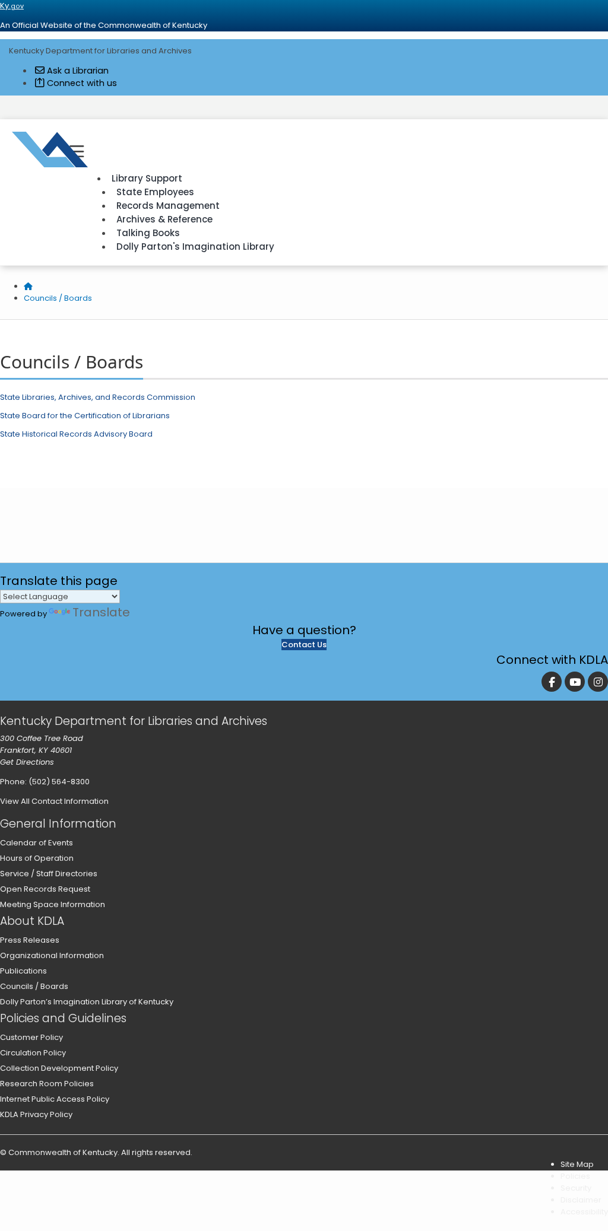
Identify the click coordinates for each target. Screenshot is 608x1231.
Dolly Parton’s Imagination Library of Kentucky (86, 1001)
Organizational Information (52, 955)
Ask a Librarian (77, 71)
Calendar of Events (36, 842)
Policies (575, 1176)
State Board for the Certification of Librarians (85, 415)
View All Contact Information (54, 801)
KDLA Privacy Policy (36, 1114)
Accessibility (584, 1211)
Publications (23, 970)
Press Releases (29, 940)
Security (575, 1188)
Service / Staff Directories (48, 873)
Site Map (577, 1164)
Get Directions (27, 762)
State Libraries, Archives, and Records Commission (97, 397)
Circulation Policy (33, 1052)
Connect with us (81, 83)
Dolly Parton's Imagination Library (195, 246)
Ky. (12, 5)
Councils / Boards (58, 298)
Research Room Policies (47, 1083)
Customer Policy (31, 1037)
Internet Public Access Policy (54, 1099)
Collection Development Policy (59, 1068)
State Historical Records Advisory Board (76, 434)
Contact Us (304, 644)
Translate (101, 612)
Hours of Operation (37, 858)
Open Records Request (45, 889)
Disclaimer (580, 1199)
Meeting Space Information (52, 904)
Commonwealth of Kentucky (63, 1152)
